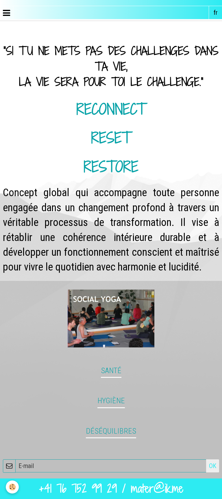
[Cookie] (12, 487)
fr (216, 12)
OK (212, 465)
